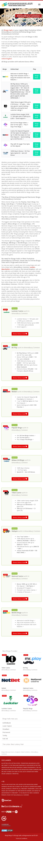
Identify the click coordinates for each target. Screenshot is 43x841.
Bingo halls (8, 30)
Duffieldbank (6, 723)
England (17, 752)
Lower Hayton (7, 726)
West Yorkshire (25, 752)
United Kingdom (7, 59)
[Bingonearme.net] (17, 4)
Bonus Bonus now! (19, 334)
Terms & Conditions (21, 838)
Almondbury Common (20, 313)
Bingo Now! (36, 77)
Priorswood (6, 732)
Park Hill (5, 739)
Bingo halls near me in (8, 752)
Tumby (4, 735)
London (32, 267)
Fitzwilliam (5, 729)
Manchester (6, 269)
